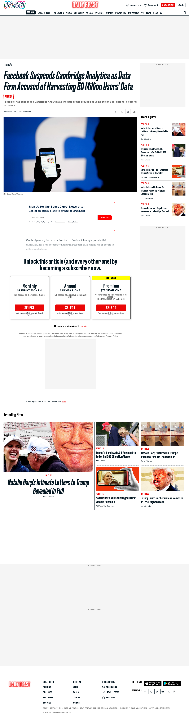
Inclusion (124, 708)
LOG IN (180, 5)
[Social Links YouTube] (162, 692)
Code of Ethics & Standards (106, 708)
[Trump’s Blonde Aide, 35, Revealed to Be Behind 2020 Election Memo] (178, 156)
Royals (89, 12)
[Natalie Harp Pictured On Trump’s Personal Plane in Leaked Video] (178, 194)
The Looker (58, 12)
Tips (61, 708)
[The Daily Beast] (85, 5)
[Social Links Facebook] (145, 692)
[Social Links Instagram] (156, 692)
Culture (76, 697)
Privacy (88, 708)
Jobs (66, 708)
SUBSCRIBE (167, 5)
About (46, 708)
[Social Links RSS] (168, 692)
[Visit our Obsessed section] (24, 5)
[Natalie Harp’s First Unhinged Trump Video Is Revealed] (178, 177)
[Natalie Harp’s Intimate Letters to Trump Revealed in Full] (178, 135)
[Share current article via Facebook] (115, 111)
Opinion (109, 12)
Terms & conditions (138, 708)
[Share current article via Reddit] (134, 111)
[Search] (185, 12)
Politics (99, 12)
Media (69, 12)
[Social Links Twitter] (151, 692)
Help (82, 708)
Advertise (74, 708)
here (64, 401)
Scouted (157, 12)
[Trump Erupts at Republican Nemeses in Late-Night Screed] (178, 215)
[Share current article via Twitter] (121, 111)
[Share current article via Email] (128, 111)
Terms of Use (60, 222)
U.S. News (146, 12)
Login (83, 326)
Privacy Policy (73, 222)
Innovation (133, 12)
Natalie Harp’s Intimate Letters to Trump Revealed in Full (48, 487)
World (76, 692)
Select (29, 308)
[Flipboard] (174, 692)
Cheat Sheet (44, 12)
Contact (54, 708)
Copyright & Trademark (159, 708)
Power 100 (120, 12)
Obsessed (79, 12)
